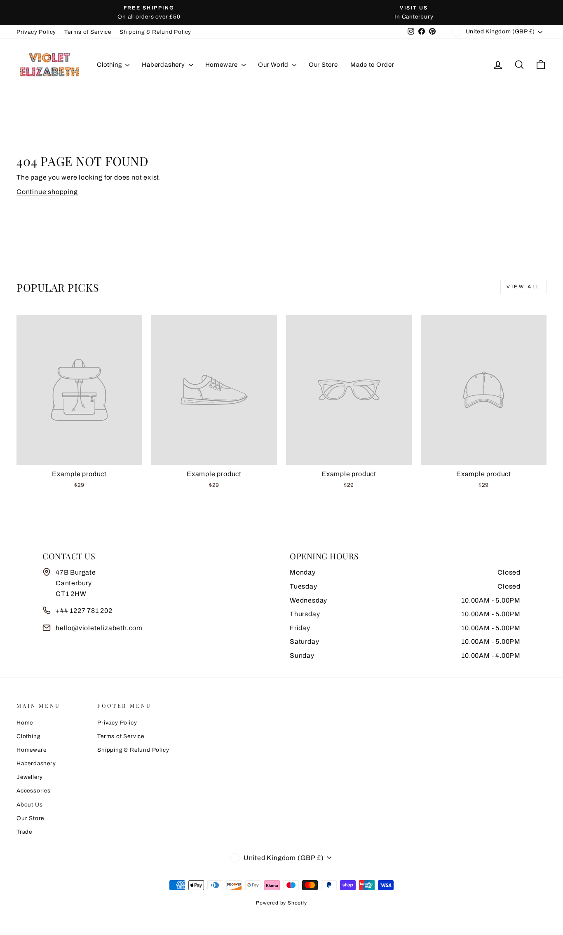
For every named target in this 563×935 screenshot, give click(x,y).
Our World (274, 64)
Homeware (222, 64)
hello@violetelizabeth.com (99, 627)
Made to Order (372, 64)
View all (523, 287)
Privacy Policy (36, 32)
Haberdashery (164, 64)
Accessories (33, 791)
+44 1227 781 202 (84, 610)
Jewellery (29, 777)
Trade (24, 832)
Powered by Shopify (281, 903)
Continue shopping (47, 191)
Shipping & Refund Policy (155, 32)
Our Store (323, 64)
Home (24, 723)
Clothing (110, 64)
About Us (29, 805)
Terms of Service (87, 32)
